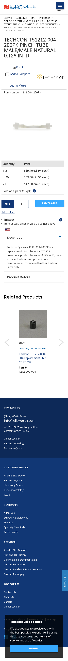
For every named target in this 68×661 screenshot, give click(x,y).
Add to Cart (50, 203)
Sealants (8, 522)
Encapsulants (11, 532)
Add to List (8, 212)
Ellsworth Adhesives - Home (19, 18)
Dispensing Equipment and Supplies (23, 21)
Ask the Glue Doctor (15, 475)
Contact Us (10, 592)
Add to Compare (20, 74)
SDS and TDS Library (15, 554)
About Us (9, 597)
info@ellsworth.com (19, 420)
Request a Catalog (14, 490)
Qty (7, 203)
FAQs (7, 494)
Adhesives (9, 512)
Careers (8, 601)
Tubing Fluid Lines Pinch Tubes (41, 24)
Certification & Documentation (20, 559)
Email (19, 67)
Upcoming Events (13, 485)
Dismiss (34, 648)
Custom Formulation (15, 564)
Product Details (18, 277)
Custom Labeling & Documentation (23, 569)
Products (45, 18)
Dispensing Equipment (16, 517)
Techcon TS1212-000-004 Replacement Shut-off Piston (33, 358)
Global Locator (12, 606)
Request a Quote (13, 480)
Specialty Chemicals (14, 527)
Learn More (18, 85)
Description (15, 237)
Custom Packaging (14, 574)
